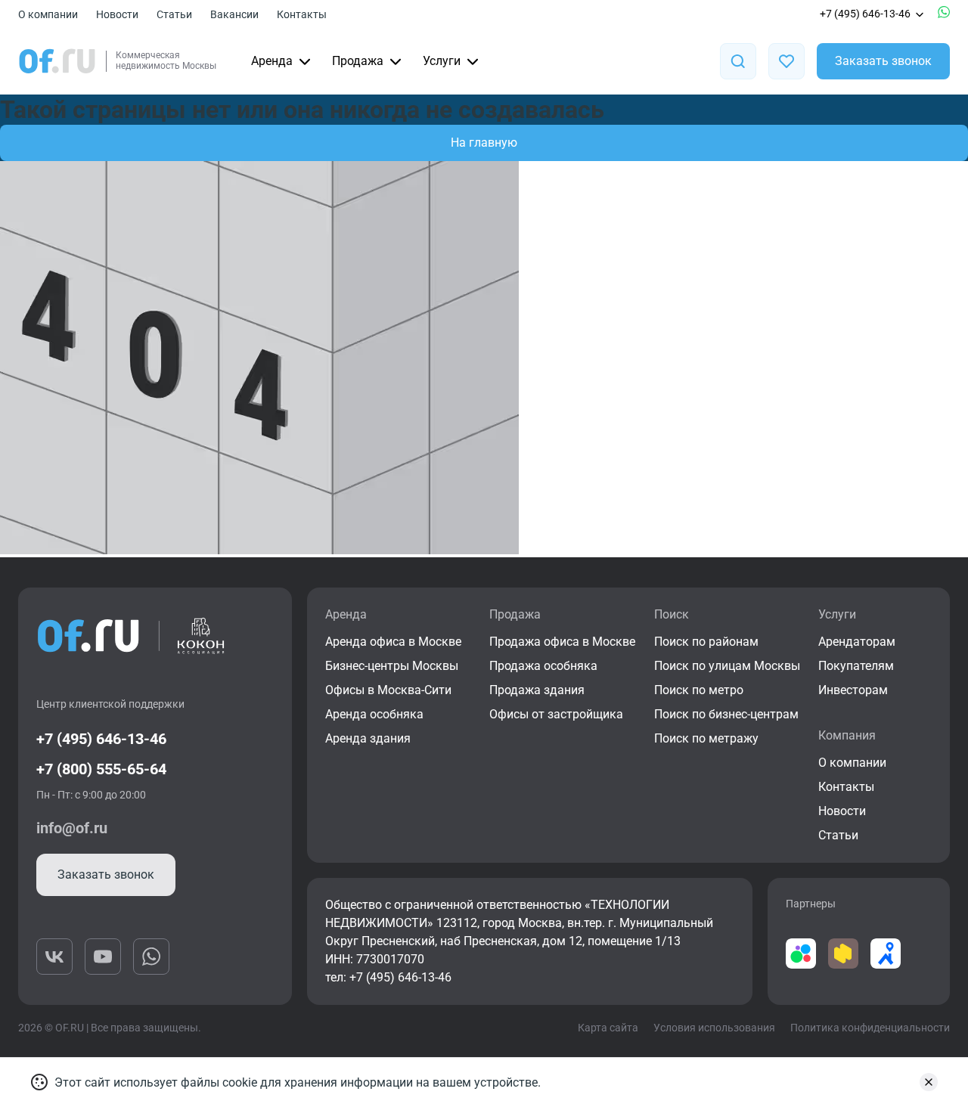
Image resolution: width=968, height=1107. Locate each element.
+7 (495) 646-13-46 (865, 14)
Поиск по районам (706, 641)
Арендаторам (856, 641)
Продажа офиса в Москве (562, 641)
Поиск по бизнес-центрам (726, 714)
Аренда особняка (374, 714)
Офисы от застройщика (556, 714)
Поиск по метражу (706, 738)
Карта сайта (608, 1028)
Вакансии (234, 14)
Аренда (272, 61)
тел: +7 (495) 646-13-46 (388, 977)
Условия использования (714, 1028)
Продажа (357, 61)
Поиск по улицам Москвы (727, 666)
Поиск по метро (698, 690)
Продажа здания (537, 690)
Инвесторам (853, 690)
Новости (117, 14)
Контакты (302, 14)
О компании (48, 14)
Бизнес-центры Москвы (391, 666)
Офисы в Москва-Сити (388, 690)
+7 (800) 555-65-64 (101, 769)
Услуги (442, 61)
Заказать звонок (883, 61)
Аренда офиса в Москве (393, 641)
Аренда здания (368, 738)
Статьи (174, 14)
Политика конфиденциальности (870, 1028)
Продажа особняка (543, 666)
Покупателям (856, 666)
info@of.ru (71, 828)
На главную (484, 142)
